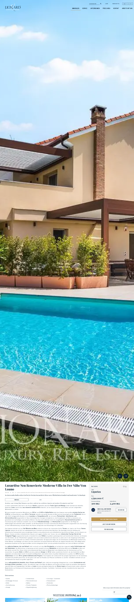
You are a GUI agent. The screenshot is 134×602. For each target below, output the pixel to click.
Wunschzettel (116, 3)
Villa (13, 492)
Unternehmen (95, 8)
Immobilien (75, 8)
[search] (101, 3)
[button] (124, 486)
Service (84, 8)
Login (106, 3)
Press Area (106, 8)
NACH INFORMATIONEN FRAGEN (108, 519)
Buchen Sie (121, 510)
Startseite (7, 492)
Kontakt (116, 8)
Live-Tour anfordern (109, 524)
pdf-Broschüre (108, 529)
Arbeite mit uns (127, 8)
